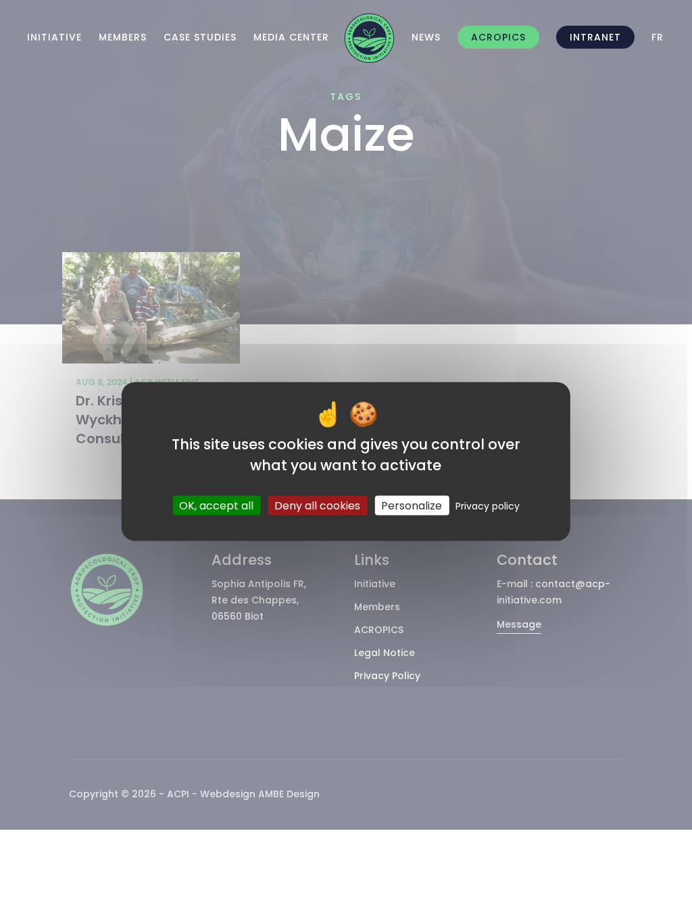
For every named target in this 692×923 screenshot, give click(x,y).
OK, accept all (216, 505)
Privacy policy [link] (487, 505)
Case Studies (200, 37)
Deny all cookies (317, 505)
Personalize (411, 505)
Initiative (54, 37)
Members (123, 37)
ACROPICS (498, 37)
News (426, 37)
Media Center (291, 37)
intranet (595, 37)
